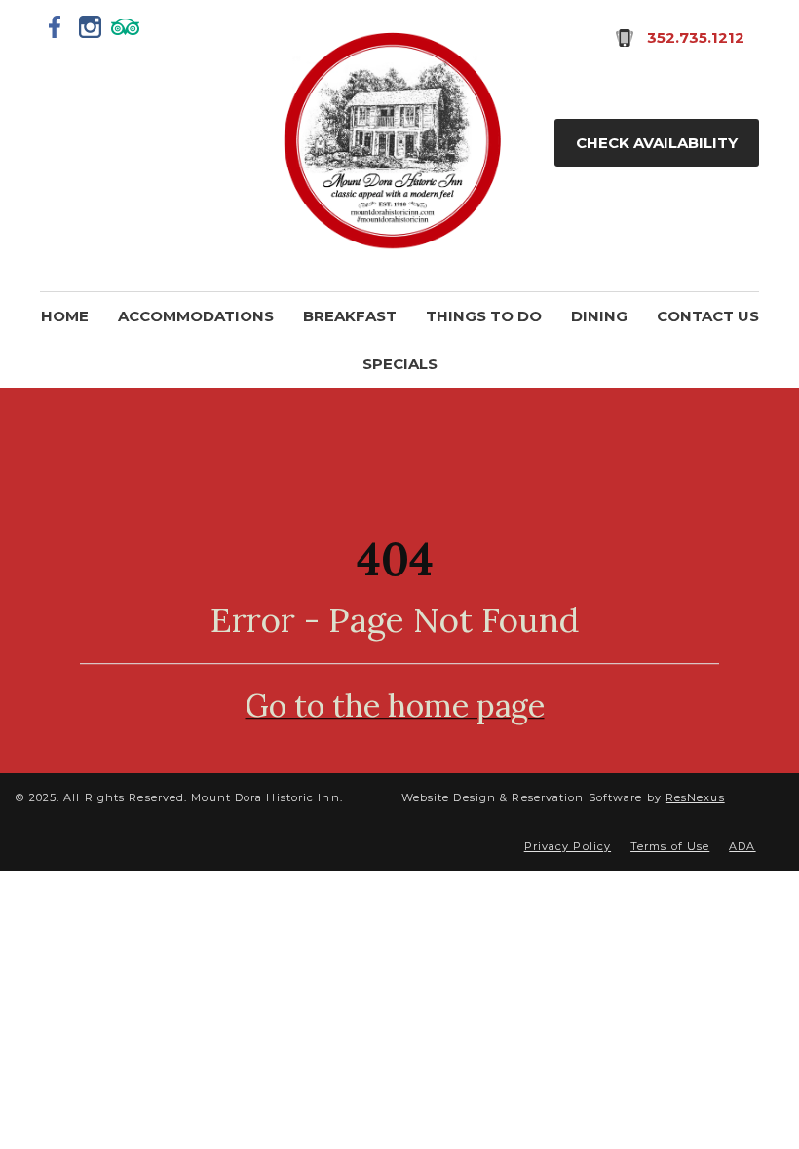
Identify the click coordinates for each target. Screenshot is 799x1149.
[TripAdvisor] (125, 26)
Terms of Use (669, 846)
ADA (742, 846)
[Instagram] (90, 26)
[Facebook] (55, 26)
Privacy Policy (567, 846)
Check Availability (657, 142)
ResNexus (695, 797)
